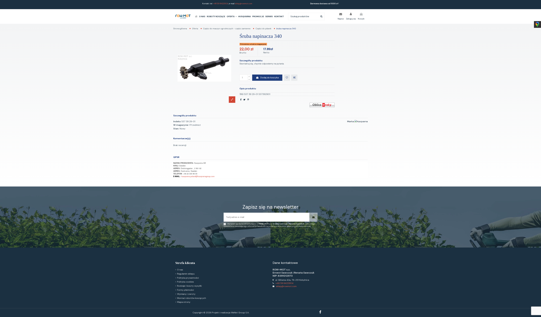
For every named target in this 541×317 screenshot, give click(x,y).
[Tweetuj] (244, 99)
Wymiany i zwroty (186, 294)
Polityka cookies (185, 281)
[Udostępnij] (240, 99)
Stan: (176, 128)
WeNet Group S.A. (240, 312)
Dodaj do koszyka (269, 77)
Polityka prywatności (188, 277)
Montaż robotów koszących (191, 298)
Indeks (177, 121)
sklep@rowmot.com (243, 3)
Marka (350, 121)
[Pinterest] (248, 99)
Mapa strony (183, 302)
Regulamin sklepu (186, 273)
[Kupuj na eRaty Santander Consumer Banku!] (322, 104)
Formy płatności (185, 289)
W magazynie (180, 124)
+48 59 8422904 (220, 3)
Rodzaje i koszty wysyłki (189, 285)
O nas (180, 269)
